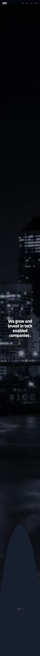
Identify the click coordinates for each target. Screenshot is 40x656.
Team (27, 3)
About (23, 3)
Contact (36, 3)
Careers (31, 3)
